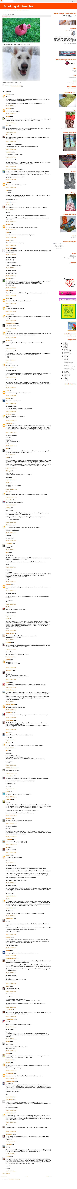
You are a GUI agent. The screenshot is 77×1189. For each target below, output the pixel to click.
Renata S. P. (9, 670)
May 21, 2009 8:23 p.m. (11, 368)
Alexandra (9, 499)
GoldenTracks (10, 690)
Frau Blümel (9, 1099)
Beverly (8, 492)
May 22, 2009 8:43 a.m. (11, 709)
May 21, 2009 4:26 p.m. (11, 149)
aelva (7, 791)
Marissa (8, 398)
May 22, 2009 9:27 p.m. (11, 983)
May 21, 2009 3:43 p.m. (11, 132)
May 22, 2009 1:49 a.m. (11, 522)
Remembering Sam (68, 363)
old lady (8, 314)
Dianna (8, 290)
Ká (6, 1125)
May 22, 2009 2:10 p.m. (11, 862)
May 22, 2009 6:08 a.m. (11, 639)
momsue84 (9, 423)
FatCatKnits (73, 255)
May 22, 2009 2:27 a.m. (11, 540)
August (66, 355)
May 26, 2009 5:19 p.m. (11, 1110)
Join (59, 245)
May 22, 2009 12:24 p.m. (11, 844)
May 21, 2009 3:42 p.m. (11, 123)
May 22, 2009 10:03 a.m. (11, 773)
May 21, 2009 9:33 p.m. (11, 403)
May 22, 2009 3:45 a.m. (11, 590)
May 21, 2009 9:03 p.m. (11, 387)
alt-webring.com (59, 248)
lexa (7, 125)
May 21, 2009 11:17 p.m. (11, 468)
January (66, 375)
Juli (7, 190)
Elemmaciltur (9, 918)
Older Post (48, 1176)
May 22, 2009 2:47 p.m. (11, 896)
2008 (64, 377)
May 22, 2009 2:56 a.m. (11, 567)
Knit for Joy (9, 525)
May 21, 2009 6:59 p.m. (11, 245)
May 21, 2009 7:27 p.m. (11, 275)
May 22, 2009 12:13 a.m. (11, 497)
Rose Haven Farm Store (70, 257)
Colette (8, 1156)
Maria (7, 682)
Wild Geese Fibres (71, 258)
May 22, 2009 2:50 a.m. (11, 549)
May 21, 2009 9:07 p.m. (11, 395)
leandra (8, 855)
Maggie (8, 116)
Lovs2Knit (9, 839)
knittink (8, 659)
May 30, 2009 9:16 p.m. (11, 1131)
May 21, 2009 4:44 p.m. (11, 157)
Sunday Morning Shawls (69, 366)
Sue (7, 448)
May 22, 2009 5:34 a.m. (11, 630)
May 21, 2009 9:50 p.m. (11, 411)
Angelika (8, 818)
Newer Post (4, 1176)
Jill (6, 331)
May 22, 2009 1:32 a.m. (11, 505)
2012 (64, 343)
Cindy (7, 390)
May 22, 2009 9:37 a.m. (11, 740)
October (66, 352)
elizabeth (8, 152)
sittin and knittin (10, 323)
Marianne (8, 278)
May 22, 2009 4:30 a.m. (11, 604)
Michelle (8, 937)
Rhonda (8, 224)
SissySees (9, 712)
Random (62, 246)
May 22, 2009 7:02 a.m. (11, 667)
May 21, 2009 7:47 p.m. (11, 337)
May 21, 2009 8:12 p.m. (11, 360)
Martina (8, 204)
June (65, 358)
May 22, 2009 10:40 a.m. (11, 815)
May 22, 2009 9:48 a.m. (11, 747)
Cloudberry (9, 543)
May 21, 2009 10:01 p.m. (11, 420)
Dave (7, 847)
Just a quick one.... (68, 368)
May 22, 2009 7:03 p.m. (11, 955)
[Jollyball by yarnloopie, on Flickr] (21, 42)
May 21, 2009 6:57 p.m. (11, 237)
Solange (8, 471)
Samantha (9, 1144)
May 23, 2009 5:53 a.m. (11, 1060)
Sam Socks (66, 361)
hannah (8, 507)
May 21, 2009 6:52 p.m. (11, 229)
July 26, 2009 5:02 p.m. (11, 1171)
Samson (74, 70)
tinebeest (8, 584)
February (66, 374)
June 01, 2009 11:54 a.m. (11, 1141)
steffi (7, 619)
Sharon (8, 94)
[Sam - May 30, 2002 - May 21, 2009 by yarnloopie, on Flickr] (21, 80)
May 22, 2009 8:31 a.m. (11, 701)
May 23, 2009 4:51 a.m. (11, 1050)
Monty (7, 482)
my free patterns (72, 88)
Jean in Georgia (10, 958)
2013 (64, 342)
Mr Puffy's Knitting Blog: (13, 169)
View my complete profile (70, 43)
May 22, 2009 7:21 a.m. (11, 679)
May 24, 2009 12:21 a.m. (11, 1070)
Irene (7, 232)
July (65, 356)
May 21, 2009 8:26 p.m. (11, 377)
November (66, 350)
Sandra (8, 743)
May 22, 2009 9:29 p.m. (11, 991)
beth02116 (9, 1010)
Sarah (7, 986)
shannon (8, 799)
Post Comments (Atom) (14, 1179)
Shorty (8, 1053)
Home (26, 1176)
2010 (64, 346)
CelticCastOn (9, 720)
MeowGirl (8, 108)
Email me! (73, 237)
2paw (7, 457)
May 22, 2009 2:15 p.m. (11, 882)
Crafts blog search (71, 336)
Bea (7, 750)
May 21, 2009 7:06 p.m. (11, 254)
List (61, 245)
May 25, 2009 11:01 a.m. (11, 1078)
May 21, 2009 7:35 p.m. (11, 287)
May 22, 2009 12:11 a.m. (11, 489)
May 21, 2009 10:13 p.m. (11, 432)
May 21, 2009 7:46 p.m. (11, 328)
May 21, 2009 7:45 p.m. (11, 320)
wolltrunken (9, 776)
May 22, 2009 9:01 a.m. (11, 717)
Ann (7, 362)
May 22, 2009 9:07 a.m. (11, 729)
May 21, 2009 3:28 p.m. (11, 113)
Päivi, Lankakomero (11, 768)
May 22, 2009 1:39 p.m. (11, 852)
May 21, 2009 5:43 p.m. (11, 202)
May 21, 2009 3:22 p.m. (11, 105)
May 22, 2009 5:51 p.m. (11, 934)
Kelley (7, 298)
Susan (8, 340)
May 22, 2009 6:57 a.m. (11, 657)
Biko (75, 71)
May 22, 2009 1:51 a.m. (11, 532)
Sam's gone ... (67, 365)
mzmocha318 (9, 1073)
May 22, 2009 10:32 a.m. (11, 796)
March (65, 372)
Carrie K (8, 240)
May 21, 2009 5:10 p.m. (11, 166)
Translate (74, 16)
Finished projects (72, 77)
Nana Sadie (9, 1134)
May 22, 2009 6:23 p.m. (11, 947)
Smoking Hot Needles (18, 6)
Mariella (8, 1062)
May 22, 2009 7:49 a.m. (11, 687)
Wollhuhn (8, 607)
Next (55, 246)
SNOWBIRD (9, 1113)
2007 (64, 378)
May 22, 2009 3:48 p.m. (11, 908)
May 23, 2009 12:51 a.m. (11, 1038)
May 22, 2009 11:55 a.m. (11, 823)
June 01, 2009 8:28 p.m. (11, 1153)
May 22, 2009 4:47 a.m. (11, 616)
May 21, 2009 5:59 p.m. (11, 209)
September (66, 353)
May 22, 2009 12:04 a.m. (11, 480)
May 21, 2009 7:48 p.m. (11, 348)
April (65, 371)
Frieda (7, 898)
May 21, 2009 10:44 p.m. (11, 445)
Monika (69, 30)
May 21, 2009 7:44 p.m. (11, 311)
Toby (7, 182)
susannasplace (10, 1081)
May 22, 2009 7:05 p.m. (11, 972)
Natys (7, 732)
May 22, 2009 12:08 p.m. (11, 836)
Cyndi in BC (9, 248)
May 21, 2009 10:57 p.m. (11, 454)
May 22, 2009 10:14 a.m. (11, 789)
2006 (64, 380)
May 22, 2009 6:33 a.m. (11, 649)
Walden (8, 950)
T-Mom (8, 135)
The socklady (10, 1019)
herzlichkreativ (10, 633)
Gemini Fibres (72, 256)
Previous (58, 246)
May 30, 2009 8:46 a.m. (11, 1122)
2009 (64, 347)
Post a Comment (6, 1173)
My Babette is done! (68, 362)
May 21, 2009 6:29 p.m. (11, 221)
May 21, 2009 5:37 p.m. (11, 187)
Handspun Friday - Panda (70, 369)
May (65, 359)
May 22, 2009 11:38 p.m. (11, 1027)
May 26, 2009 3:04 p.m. (11, 1097)
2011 (64, 344)
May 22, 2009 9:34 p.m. (11, 1007)
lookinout (8, 414)
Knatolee (8, 642)
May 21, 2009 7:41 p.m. (11, 303)
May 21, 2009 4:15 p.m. (11, 141)
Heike (7, 552)
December (66, 349)
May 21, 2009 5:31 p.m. (11, 179)
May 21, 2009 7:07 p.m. (11, 267)
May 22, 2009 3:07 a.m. (11, 581)
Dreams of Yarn (10, 704)
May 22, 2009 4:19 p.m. (11, 915)
